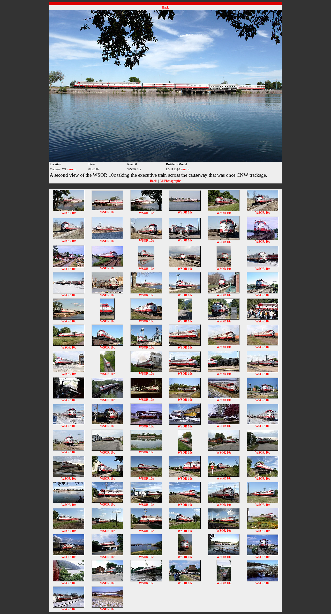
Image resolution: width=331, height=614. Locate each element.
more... (71, 169)
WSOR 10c (68, 213)
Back (165, 7)
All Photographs (170, 181)
